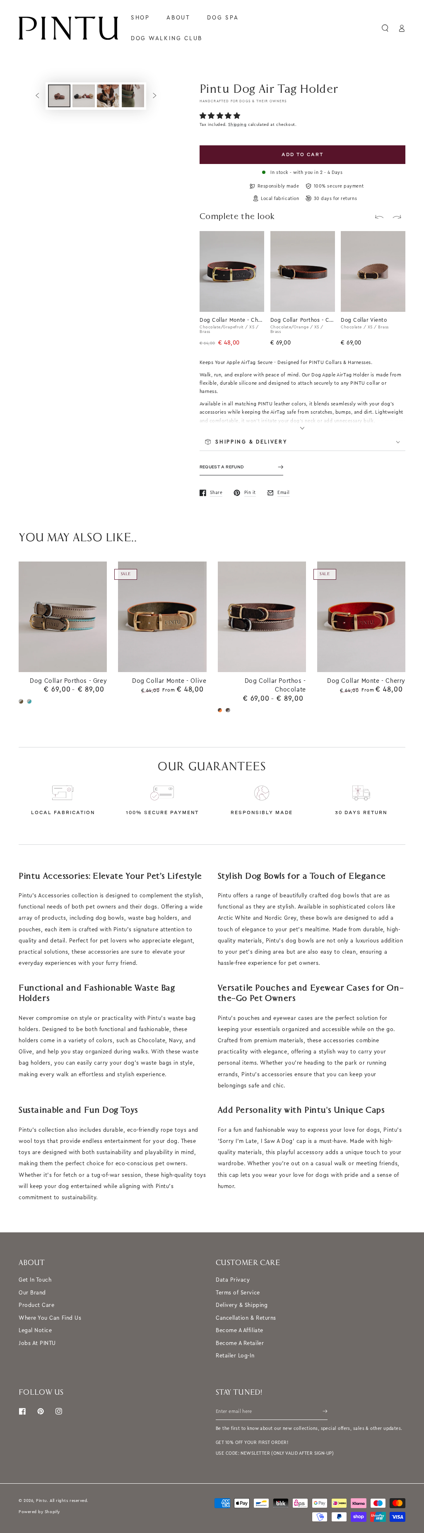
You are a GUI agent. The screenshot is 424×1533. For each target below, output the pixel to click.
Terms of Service (238, 1293)
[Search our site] (385, 28)
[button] (221, 116)
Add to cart (302, 154)
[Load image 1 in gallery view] (59, 95)
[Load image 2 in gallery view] (83, 95)
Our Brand (32, 1293)
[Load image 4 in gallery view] (133, 95)
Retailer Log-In (235, 1355)
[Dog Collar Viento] (395, 241)
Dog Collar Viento (364, 320)
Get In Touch (35, 1280)
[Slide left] (37, 96)
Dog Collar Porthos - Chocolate (302, 320)
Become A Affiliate (239, 1330)
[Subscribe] (325, 1411)
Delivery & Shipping (241, 1305)
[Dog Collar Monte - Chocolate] (253, 241)
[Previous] (379, 217)
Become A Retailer (240, 1343)
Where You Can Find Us (50, 1318)
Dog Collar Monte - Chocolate (232, 320)
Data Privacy (233, 1280)
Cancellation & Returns (246, 1318)
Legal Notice (35, 1330)
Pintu (41, 1500)
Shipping (237, 124)
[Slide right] (154, 96)
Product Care (36, 1305)
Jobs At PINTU (37, 1343)
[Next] (397, 217)
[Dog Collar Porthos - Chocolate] (324, 241)
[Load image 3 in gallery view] (108, 95)
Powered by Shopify (39, 1511)
